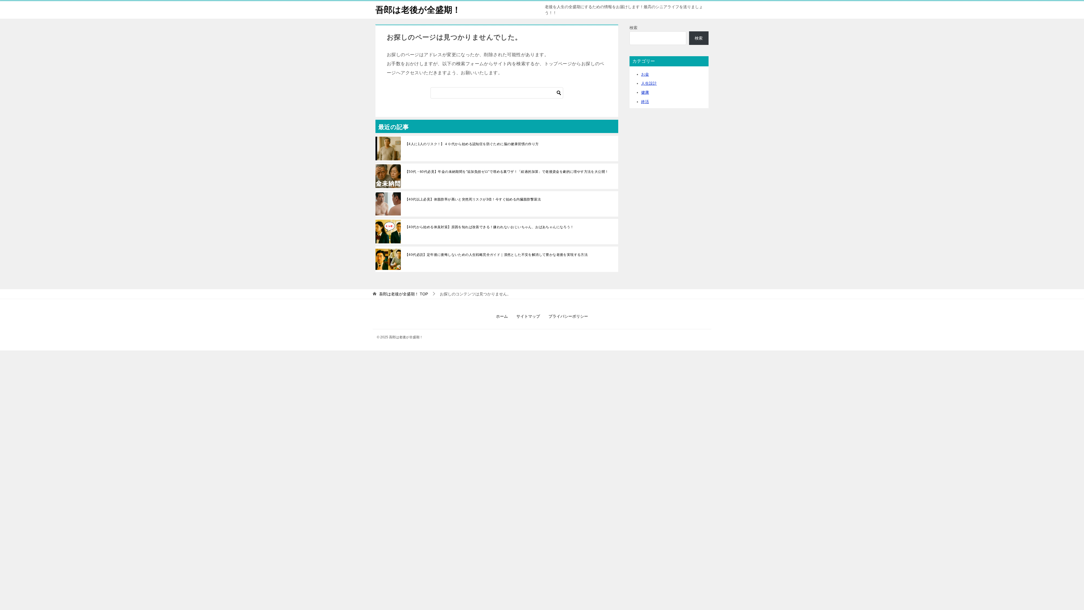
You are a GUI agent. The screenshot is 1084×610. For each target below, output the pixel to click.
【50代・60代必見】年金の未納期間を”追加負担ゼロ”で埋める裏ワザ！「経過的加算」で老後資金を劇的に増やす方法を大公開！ (506, 172)
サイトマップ (528, 316)
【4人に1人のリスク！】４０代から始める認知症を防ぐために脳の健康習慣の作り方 (472, 144)
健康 (645, 92)
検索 (633, 27)
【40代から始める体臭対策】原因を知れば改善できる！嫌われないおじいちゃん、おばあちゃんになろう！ (489, 227)
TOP (403, 294)
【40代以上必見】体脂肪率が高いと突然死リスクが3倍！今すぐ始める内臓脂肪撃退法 (473, 199)
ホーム (502, 316)
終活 (645, 101)
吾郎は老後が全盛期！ (418, 9)
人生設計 (649, 83)
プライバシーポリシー (568, 316)
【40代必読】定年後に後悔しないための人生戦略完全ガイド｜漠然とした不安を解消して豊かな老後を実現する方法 (496, 255)
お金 (645, 74)
